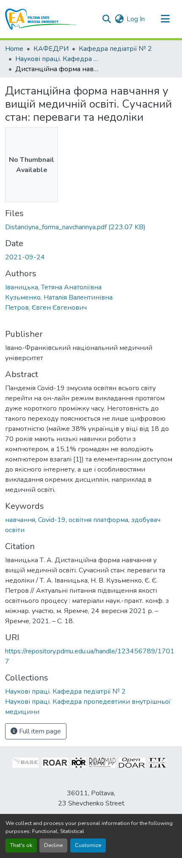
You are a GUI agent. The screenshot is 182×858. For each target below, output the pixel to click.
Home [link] (14, 48)
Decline (53, 845)
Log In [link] (136, 19)
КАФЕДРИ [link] (51, 48)
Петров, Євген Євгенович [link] (46, 307)
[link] (91, 227)
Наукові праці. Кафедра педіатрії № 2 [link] (57, 59)
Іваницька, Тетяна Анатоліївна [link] (53, 287)
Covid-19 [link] (52, 520)
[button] (41, 19)
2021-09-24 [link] (25, 257)
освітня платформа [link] (98, 520)
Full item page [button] (39, 731)
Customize (88, 845)
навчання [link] (20, 520)
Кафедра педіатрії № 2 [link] (115, 48)
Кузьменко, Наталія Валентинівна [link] (59, 297)
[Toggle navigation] (165, 19)
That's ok (21, 845)
